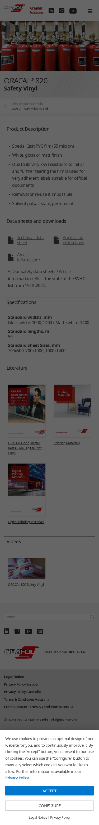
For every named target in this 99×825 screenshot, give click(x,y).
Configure (50, 805)
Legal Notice (38, 817)
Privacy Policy (17, 777)
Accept (49, 790)
